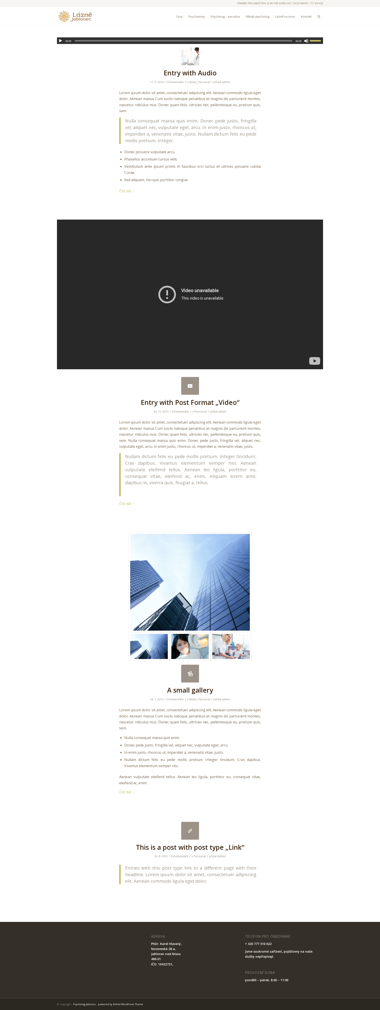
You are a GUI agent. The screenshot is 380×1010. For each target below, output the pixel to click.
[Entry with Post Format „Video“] (190, 386)
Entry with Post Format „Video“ (190, 402)
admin (226, 82)
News (193, 82)
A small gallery (190, 690)
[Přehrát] (60, 41)
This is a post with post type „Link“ (190, 847)
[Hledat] (318, 16)
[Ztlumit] (306, 41)
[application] (190, 40)
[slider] (316, 40)
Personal (204, 82)
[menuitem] (179, 16)
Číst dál (125, 191)
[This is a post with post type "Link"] (190, 831)
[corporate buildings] (190, 582)
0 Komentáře (175, 82)
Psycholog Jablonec (84, 1004)
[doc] (190, 56)
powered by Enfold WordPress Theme (120, 1004)
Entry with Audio (190, 72)
